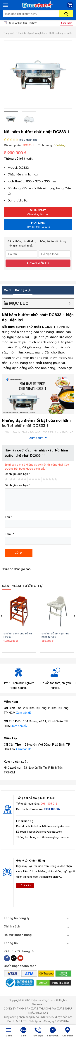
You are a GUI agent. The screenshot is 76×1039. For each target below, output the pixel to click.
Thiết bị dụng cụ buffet (61, 33)
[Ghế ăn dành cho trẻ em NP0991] (19, 611)
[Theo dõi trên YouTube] (20, 958)
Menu (9, 1035)
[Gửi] (66, 13)
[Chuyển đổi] (68, 919)
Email (9, 534)
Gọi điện (38, 1035)
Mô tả (7, 290)
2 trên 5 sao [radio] (12, 479)
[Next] (66, 74)
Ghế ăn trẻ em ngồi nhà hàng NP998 (55, 635)
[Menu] (5, 5)
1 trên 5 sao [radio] (6, 479)
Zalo (23, 1035)
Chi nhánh (67, 1035)
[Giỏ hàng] (70, 5)
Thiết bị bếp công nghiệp (31, 33)
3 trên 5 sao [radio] (22, 479)
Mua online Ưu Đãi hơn (22, 23)
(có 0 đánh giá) (28, 139)
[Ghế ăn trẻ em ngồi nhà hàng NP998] (57, 611)
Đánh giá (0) (23, 290)
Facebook (52, 1035)
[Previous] (10, 74)
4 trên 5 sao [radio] (33, 479)
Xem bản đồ (24, 712)
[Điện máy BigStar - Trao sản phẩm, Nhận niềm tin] (38, 4)
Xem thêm (36, 437)
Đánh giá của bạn (17, 473)
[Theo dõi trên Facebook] (7, 958)
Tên (8, 516)
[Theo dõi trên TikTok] (14, 958)
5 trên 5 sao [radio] (49, 479)
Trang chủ (8, 33)
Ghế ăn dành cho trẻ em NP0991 (18, 635)
